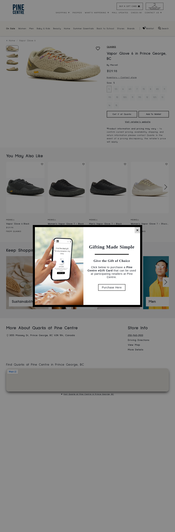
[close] (137, 230)
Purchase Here (112, 287)
